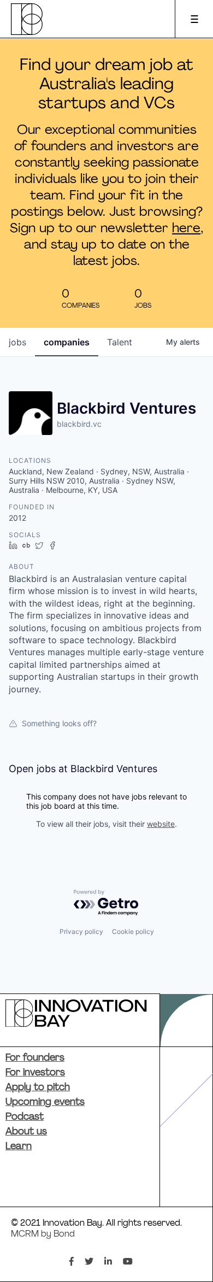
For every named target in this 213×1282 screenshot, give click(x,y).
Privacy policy (81, 931)
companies (67, 342)
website (161, 823)
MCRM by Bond (43, 1234)
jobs (17, 342)
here (186, 229)
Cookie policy (133, 931)
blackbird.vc (79, 423)
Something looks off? (59, 723)
